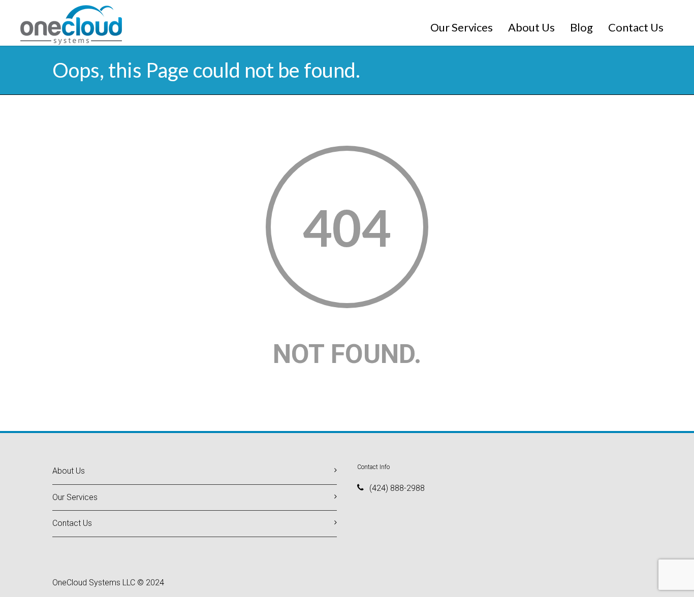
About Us (531, 27)
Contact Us (636, 27)
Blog (581, 27)
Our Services (461, 27)
